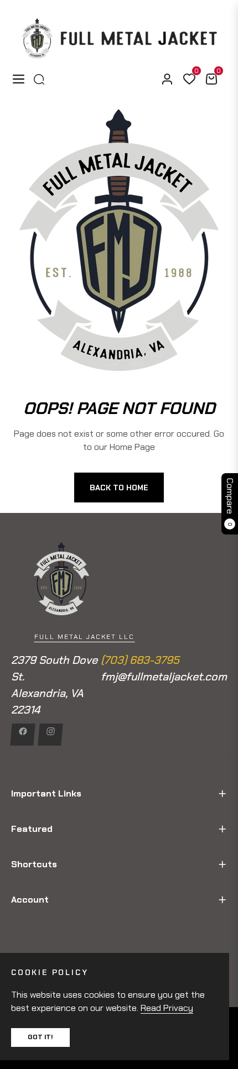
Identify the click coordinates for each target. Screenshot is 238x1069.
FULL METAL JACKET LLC (84, 636)
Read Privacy (167, 1008)
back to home (119, 487)
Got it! (40, 1037)
